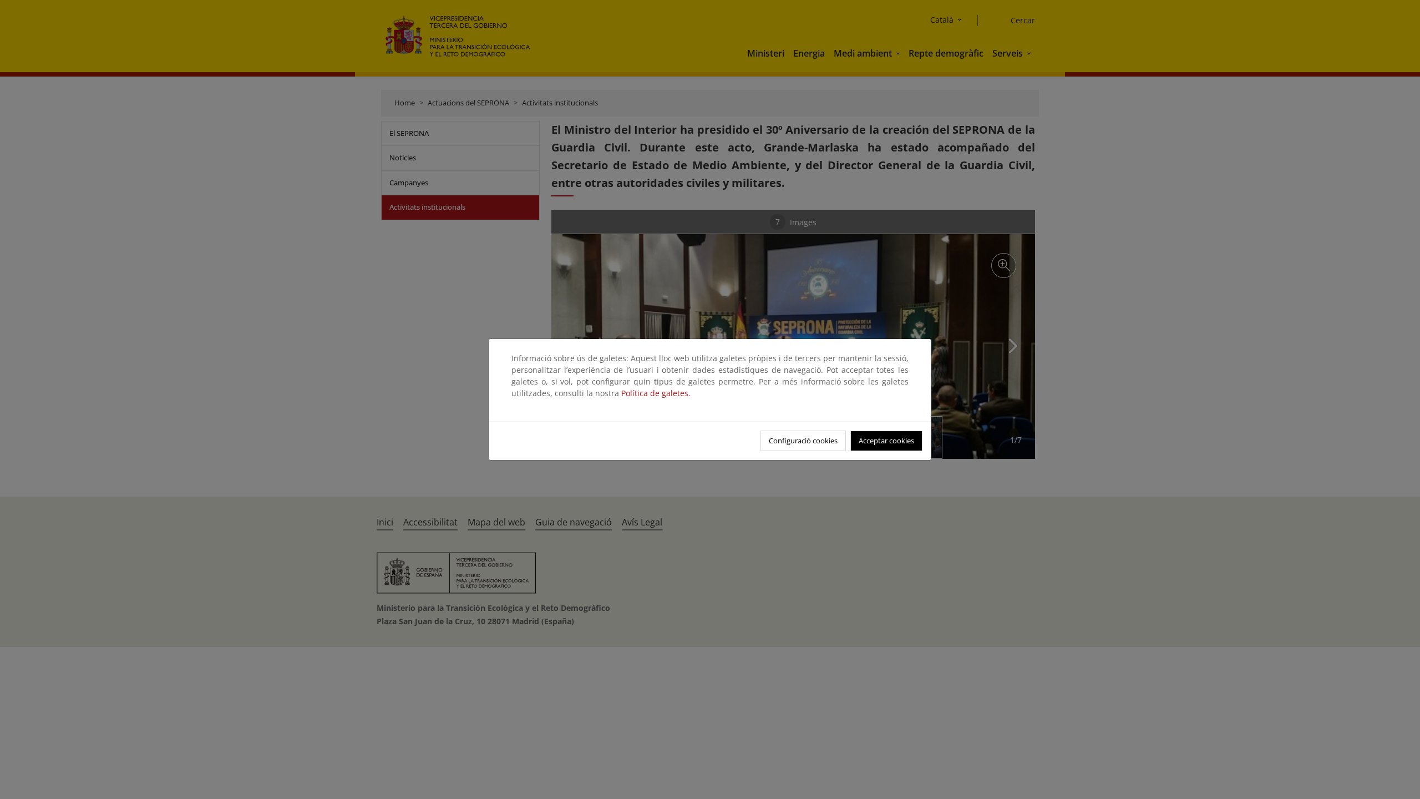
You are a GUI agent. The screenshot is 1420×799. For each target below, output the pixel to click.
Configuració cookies (803, 441)
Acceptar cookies (886, 441)
